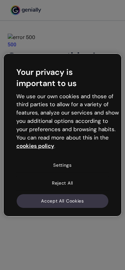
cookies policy (35, 145)
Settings (62, 165)
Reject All (62, 183)
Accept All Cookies (62, 200)
